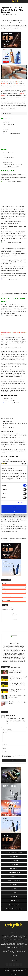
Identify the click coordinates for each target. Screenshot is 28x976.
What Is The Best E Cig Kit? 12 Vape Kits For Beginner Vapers (16, 684)
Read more (24, 939)
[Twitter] (9, 628)
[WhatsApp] (12, 628)
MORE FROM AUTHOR (15, 667)
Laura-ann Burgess (5, 14)
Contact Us (4, 969)
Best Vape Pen (14, 864)
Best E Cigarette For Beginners (14, 852)
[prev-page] (2, 708)
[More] (18, 628)
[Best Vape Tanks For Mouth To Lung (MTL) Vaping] (4, 691)
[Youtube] (21, 964)
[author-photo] (14, 641)
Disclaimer (14, 952)
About (22, 970)
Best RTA (14, 889)
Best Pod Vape (14, 860)
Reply (7, 723)
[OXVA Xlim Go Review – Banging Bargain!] (4, 703)
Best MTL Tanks (14, 885)
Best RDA (14, 893)
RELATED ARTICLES (6, 667)
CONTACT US (14, 955)
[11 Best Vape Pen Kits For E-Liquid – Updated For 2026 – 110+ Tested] (4, 678)
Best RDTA (14, 897)
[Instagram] (14, 964)
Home (2, 4)
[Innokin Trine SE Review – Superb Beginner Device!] (4, 697)
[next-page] (4, 708)
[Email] (15, 628)
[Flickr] (10, 964)
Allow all (14, 506)
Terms (20, 969)
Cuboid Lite (15, 83)
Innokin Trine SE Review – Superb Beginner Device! (17, 696)
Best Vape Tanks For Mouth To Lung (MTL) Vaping (16, 690)
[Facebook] (6, 628)
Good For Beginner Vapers (10, 4)
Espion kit (18, 81)
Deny (14, 511)
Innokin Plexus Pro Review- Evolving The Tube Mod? (15, 671)
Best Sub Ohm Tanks (14, 880)
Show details (21, 502)
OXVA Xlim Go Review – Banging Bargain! (17, 702)
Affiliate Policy (6, 970)
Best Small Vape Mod (14, 872)
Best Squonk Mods (14, 905)
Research (16, 969)
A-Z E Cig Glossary (10, 969)
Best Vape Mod (14, 868)
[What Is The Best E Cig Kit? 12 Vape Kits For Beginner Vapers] (4, 684)
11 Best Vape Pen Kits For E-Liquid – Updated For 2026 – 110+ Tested (17, 678)
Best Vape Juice (14, 856)
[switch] (25, 489)
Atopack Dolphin (5, 83)
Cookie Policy (12, 970)
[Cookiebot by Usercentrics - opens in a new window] (21, 464)
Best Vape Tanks (14, 876)
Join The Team (14, 971)
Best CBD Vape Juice (14, 901)
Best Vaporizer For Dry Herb (14, 909)
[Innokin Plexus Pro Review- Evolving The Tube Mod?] (4, 672)
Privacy (24, 969)
